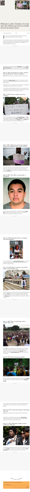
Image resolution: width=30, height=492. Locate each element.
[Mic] (2, 2)
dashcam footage (24, 417)
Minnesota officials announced (19, 261)
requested (8, 170)
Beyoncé (18, 119)
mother (17, 118)
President (25, 119)
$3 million (7, 448)
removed (8, 293)
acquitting (27, 378)
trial (6, 348)
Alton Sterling (19, 66)
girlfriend (20, 118)
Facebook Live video (12, 80)
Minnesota (26, 379)
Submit (27, 486)
